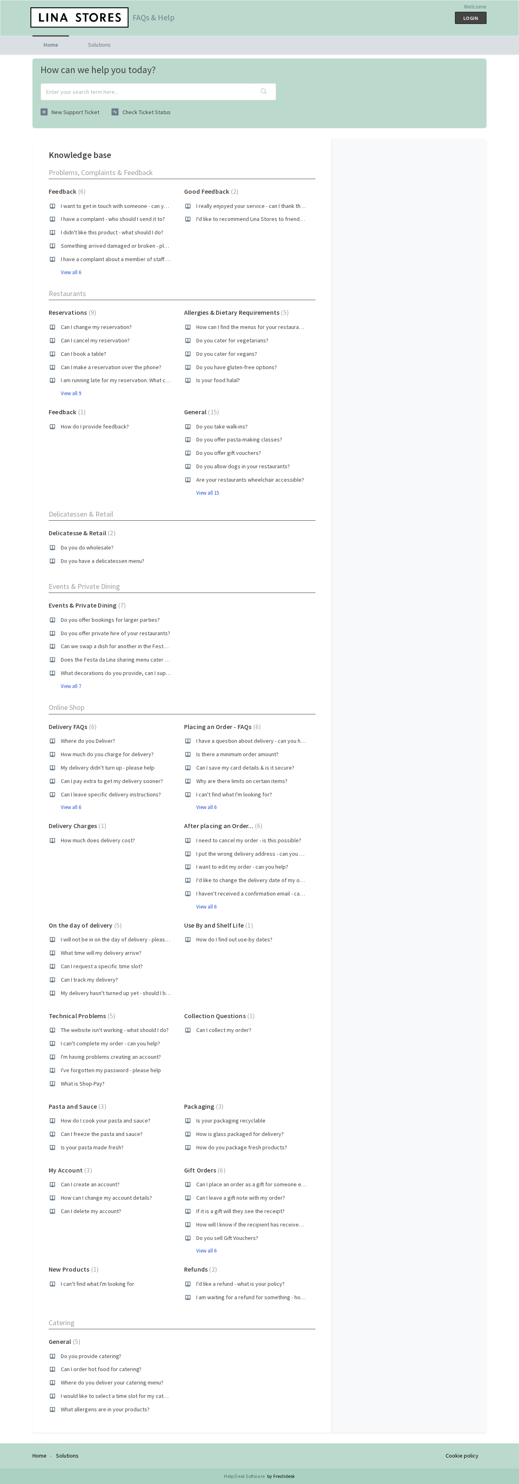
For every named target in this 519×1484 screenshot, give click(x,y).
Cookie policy (462, 1455)
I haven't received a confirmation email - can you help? (261, 893)
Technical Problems (81, 1016)
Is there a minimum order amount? (237, 754)
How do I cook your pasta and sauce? (105, 1120)
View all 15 (207, 492)
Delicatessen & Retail (81, 514)
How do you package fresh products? (241, 1147)
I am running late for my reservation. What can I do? (122, 380)
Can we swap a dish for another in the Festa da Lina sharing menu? (140, 646)
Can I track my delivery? (89, 979)
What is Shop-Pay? (83, 1083)
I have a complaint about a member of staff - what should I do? (135, 259)
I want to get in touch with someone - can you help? (122, 206)
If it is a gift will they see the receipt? (240, 1211)
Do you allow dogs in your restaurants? (243, 466)
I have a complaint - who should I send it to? (113, 219)
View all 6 (71, 272)
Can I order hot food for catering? (101, 1369)
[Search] (264, 92)
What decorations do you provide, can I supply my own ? (129, 673)
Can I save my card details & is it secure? (245, 767)
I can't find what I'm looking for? (234, 794)
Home (50, 44)
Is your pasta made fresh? (92, 1147)
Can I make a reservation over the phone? (111, 367)
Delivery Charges (76, 826)
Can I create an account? (90, 1184)
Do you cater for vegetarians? (232, 340)
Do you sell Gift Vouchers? (227, 1238)
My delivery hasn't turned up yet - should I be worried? (126, 993)
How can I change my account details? (106, 1197)
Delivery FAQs (71, 727)
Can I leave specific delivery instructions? (111, 794)
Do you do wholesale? (87, 547)
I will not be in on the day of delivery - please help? (121, 939)
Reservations (71, 312)
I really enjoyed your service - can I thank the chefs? (258, 206)
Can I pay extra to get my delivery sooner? (112, 781)
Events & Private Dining (84, 586)
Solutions (99, 44)
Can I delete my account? (91, 1211)
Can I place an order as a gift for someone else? (253, 1184)
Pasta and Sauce (76, 1106)
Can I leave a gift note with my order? (240, 1197)
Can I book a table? (83, 353)
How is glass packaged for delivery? (240, 1134)
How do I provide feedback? (95, 426)
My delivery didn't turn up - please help (107, 767)
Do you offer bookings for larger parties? (110, 619)
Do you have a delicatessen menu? (102, 561)
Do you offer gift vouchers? (228, 452)
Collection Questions (218, 1016)
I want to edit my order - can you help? (242, 866)
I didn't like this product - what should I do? (112, 232)
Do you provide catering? (91, 1356)
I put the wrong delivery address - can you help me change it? (270, 853)
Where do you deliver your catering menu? (112, 1382)
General (200, 412)
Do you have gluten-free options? (236, 367)
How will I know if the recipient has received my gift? (259, 1224)
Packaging (202, 1106)
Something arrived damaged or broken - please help (124, 245)
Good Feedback (210, 191)
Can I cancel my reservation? (95, 340)
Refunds (199, 1269)
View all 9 (71, 393)
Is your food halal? (218, 380)
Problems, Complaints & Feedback (101, 172)
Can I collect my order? (223, 1030)
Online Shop (66, 707)
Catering (62, 1322)
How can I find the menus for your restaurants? (252, 327)
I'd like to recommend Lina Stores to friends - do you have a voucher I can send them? (299, 219)
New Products (73, 1269)
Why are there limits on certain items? (241, 781)
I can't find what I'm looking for (97, 1283)
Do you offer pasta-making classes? (239, 439)
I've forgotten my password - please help (111, 1070)
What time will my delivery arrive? (101, 952)
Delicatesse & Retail (81, 533)
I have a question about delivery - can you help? (253, 740)
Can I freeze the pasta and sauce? (102, 1134)
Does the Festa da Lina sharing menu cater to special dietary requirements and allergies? (169, 659)
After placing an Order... (222, 826)
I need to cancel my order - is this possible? (248, 840)
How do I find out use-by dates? (234, 939)
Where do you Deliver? (88, 740)
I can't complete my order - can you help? (110, 1043)
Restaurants (67, 293)
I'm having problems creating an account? (111, 1056)
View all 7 (71, 686)
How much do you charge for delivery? (107, 754)
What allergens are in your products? (105, 1409)
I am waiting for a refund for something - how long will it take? (270, 1297)
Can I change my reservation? (96, 327)
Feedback (66, 191)
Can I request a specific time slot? (102, 966)
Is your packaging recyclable (231, 1120)
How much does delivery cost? (98, 840)
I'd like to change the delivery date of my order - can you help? (271, 880)
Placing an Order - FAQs (221, 727)
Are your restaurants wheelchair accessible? (250, 479)
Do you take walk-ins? (222, 426)
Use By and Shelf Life (217, 925)
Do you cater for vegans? (226, 353)
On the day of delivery (84, 925)
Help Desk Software (245, 1476)
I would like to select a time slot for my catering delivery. (129, 1396)
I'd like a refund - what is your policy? (240, 1283)
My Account (69, 1170)
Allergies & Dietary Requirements (235, 312)
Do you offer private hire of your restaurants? (115, 633)
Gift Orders (203, 1170)
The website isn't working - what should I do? (115, 1030)
